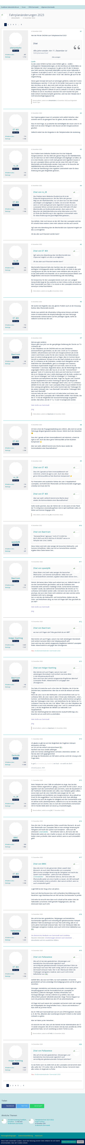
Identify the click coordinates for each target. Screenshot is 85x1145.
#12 (80, 622)
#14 (80, 739)
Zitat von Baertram (41, 532)
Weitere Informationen (68, 1142)
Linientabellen (43, 832)
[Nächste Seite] (24, 24)
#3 (81, 149)
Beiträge (7, 57)
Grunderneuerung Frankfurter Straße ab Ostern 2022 (25, 1120)
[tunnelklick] (4, 1121)
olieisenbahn (15, 18)
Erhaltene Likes (9, 54)
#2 (81, 113)
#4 (81, 186)
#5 (81, 244)
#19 (80, 950)
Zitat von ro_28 (40, 192)
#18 (80, 914)
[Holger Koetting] (31, 1122)
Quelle (33, 61)
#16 (80, 821)
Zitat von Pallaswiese (42, 957)
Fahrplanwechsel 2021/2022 (44, 1120)
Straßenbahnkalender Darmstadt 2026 (47, 651)
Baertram (50, 414)
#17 (80, 857)
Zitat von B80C (39, 864)
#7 (81, 338)
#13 (80, 661)
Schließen (80, 1142)
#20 (80, 1044)
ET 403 (50, 1033)
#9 (81, 461)
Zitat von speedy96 (41, 568)
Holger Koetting (39, 1122)
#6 (81, 302)
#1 (81, 31)
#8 (81, 425)
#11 (80, 562)
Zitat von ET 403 (40, 251)
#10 (80, 525)
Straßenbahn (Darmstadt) (15, 1123)
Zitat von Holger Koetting (44, 667)
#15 (80, 780)
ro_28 (49, 291)
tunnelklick (11, 1122)
